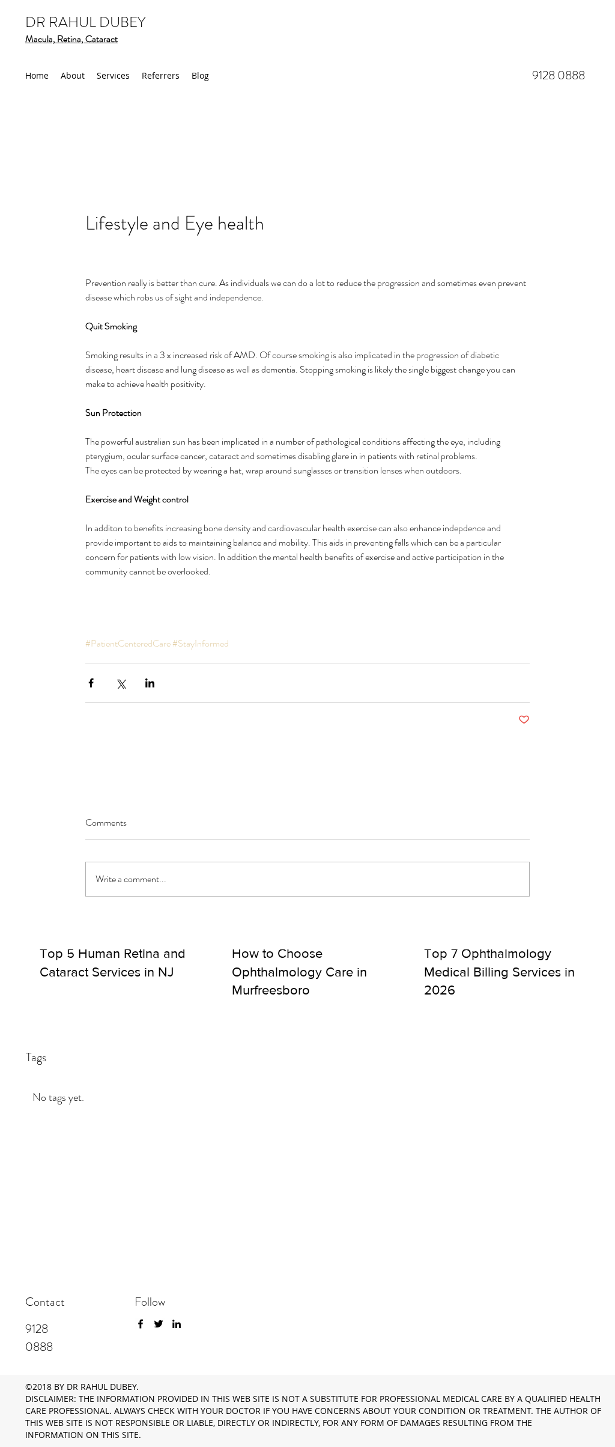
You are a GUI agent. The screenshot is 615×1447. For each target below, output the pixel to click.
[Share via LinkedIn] (150, 683)
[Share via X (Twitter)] (120, 683)
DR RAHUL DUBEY (85, 22)
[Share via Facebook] (91, 683)
